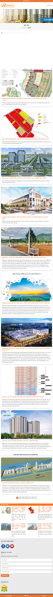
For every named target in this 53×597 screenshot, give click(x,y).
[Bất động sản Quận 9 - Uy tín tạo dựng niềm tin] (8, 5)
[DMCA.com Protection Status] (4, 588)
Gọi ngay (9, 595)
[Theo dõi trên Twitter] (8, 546)
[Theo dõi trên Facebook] (3, 546)
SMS (27, 595)
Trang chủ (24, 27)
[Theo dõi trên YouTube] (12, 546)
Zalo (45, 595)
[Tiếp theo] (36, 498)
